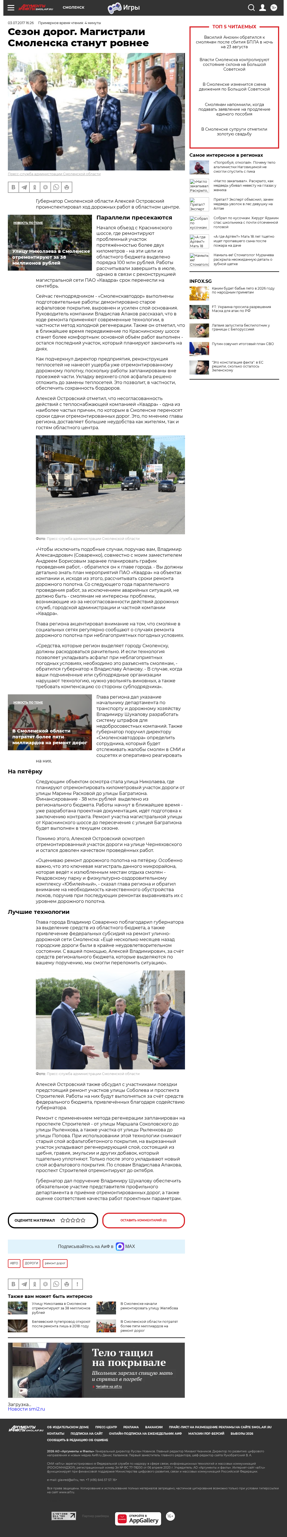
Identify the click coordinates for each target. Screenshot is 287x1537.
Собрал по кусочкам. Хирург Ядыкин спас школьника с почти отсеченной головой (246, 222)
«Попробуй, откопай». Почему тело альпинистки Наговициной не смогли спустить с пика (245, 167)
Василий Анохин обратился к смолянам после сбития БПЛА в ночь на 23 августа (234, 42)
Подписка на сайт (87, 1434)
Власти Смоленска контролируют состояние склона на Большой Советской (234, 64)
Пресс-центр (106, 1427)
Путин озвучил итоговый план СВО (243, 344)
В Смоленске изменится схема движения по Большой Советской (234, 87)
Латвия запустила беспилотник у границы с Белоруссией (241, 327)
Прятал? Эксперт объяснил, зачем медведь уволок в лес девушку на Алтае (243, 204)
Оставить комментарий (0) (144, 1220)
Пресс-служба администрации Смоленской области (54, 174)
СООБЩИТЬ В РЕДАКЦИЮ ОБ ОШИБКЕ (77, 1440)
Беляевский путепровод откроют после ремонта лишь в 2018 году (61, 1323)
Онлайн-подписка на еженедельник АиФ (145, 1434)
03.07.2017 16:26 (21, 23)
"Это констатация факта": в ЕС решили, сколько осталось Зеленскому (237, 366)
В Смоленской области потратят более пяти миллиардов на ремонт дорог (149, 1326)
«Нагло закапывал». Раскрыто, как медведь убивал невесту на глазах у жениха (245, 185)
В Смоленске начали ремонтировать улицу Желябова (149, 1306)
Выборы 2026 (242, 1434)
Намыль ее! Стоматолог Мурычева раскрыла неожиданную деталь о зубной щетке (244, 259)
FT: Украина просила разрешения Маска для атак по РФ (241, 309)
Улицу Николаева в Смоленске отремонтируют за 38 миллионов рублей (61, 1308)
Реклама (131, 1427)
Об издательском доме (68, 1427)
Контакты (55, 1434)
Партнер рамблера (95, 1516)
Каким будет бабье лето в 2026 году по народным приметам (243, 290)
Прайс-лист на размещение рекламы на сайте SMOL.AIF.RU (220, 1427)
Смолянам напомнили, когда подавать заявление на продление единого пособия (234, 109)
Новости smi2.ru (26, 1409)
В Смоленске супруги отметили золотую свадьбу (234, 132)
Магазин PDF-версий (206, 1434)
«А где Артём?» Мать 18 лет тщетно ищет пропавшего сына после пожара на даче (244, 241)
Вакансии (154, 1427)
